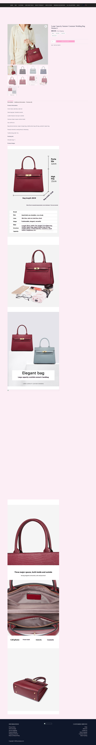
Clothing (21, 5)
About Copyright (83, 732)
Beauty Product (39, 5)
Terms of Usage (12, 728)
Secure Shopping (13, 730)
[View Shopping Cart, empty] (83, 5)
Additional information (19, 102)
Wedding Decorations (59, 5)
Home (11, 5)
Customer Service (83, 733)
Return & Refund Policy (14, 735)
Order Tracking (83, 735)
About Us (85, 728)
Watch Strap (48, 5)
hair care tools (29, 5)
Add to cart (65, 41)
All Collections (71, 5)
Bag (16, 5)
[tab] (10, 102)
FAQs (86, 727)
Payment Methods (13, 732)
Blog (78, 5)
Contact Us (84, 730)
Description (10, 102)
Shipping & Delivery (13, 733)
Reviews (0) (29, 102)
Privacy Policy (12, 727)
